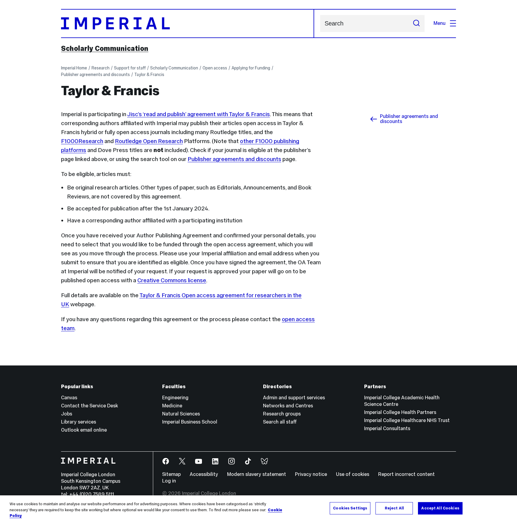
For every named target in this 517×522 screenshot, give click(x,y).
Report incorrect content (406, 474)
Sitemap (171, 474)
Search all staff (280, 422)
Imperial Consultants (387, 428)
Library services (78, 422)
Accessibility (204, 474)
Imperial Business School (189, 422)
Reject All (394, 508)
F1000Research (82, 141)
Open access (215, 68)
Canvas (69, 397)
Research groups (282, 414)
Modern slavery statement (256, 474)
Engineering (175, 397)
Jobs (66, 414)
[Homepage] (187, 23)
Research (101, 68)
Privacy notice (311, 474)
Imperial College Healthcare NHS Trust (407, 420)
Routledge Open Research (149, 141)
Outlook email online (84, 430)
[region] (258, 508)
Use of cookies (352, 474)
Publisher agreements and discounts (95, 74)
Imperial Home (74, 68)
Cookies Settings (350, 508)
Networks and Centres (288, 406)
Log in (169, 481)
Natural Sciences (181, 414)
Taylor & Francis (149, 74)
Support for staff (130, 68)
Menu (439, 23)
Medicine (172, 406)
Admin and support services (294, 397)
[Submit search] (416, 23)
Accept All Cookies (440, 508)
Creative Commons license (171, 280)
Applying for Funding (251, 68)
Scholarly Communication (104, 48)
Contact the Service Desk (89, 406)
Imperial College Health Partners (400, 412)
